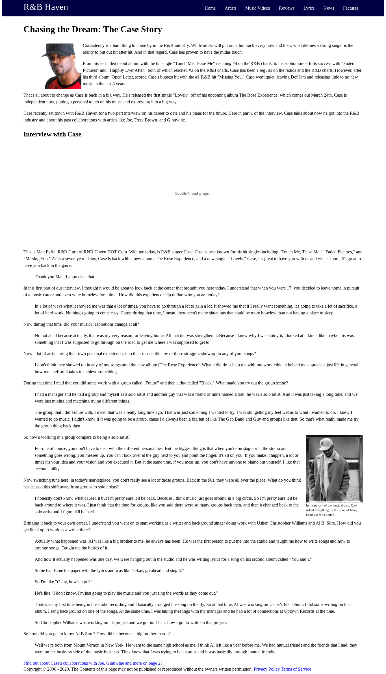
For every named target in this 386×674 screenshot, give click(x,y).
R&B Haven (45, 7)
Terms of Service (296, 669)
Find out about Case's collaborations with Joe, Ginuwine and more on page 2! (92, 663)
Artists (230, 8)
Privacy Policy (267, 669)
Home (210, 8)
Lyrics (309, 8)
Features (350, 8)
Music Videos (257, 8)
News (329, 8)
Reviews (286, 8)
